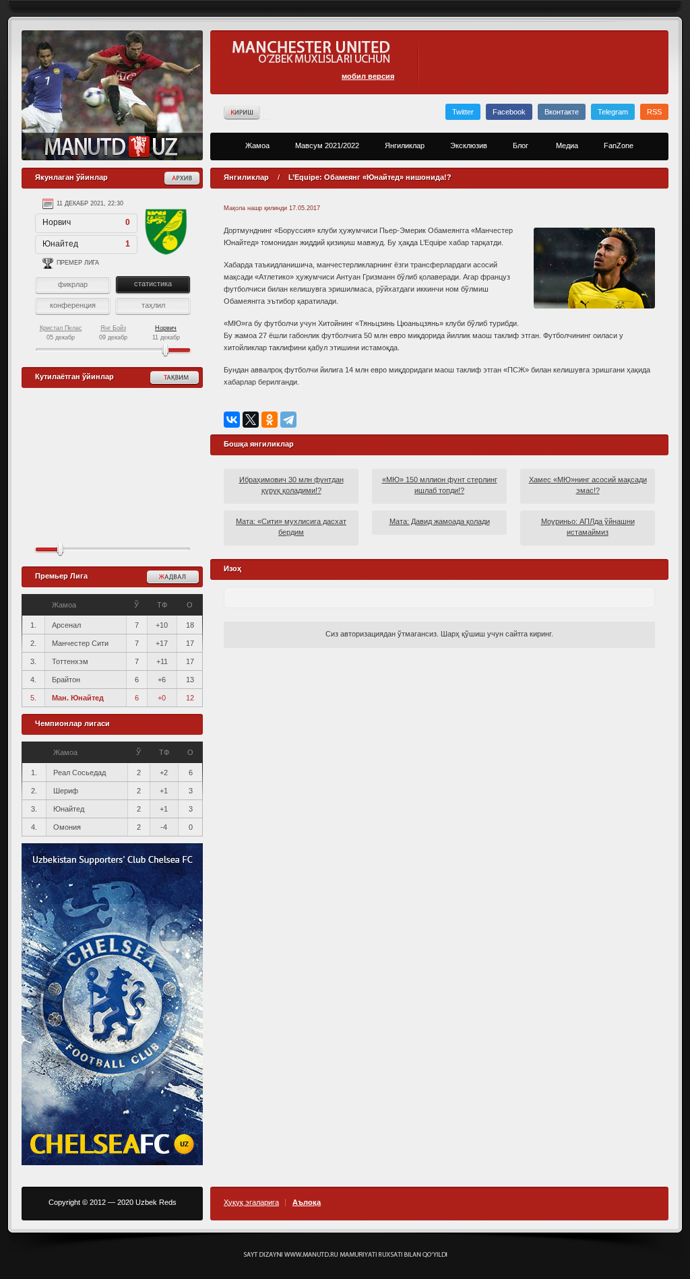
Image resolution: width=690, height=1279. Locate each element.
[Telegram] (288, 420)
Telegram (613, 112)
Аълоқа (306, 1202)
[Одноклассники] (269, 420)
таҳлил (153, 305)
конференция (73, 305)
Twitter (463, 112)
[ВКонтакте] (232, 420)
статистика (153, 284)
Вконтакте (561, 112)
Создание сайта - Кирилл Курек (345, 1255)
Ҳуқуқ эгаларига (251, 1202)
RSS (654, 112)
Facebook (509, 112)
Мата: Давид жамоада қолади (439, 521)
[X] (251, 420)
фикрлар (73, 284)
